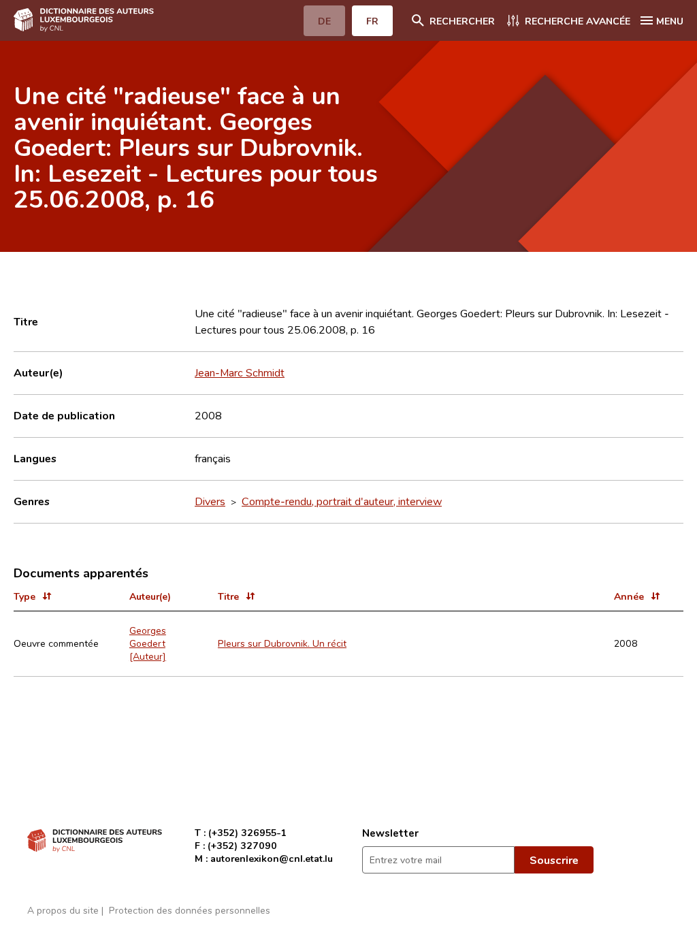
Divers (210, 501)
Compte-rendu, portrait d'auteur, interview (342, 501)
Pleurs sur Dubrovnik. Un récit (282, 643)
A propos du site (63, 909)
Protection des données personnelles (189, 909)
